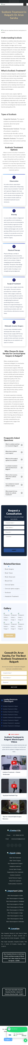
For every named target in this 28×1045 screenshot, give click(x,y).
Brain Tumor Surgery (15, 860)
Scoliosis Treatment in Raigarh (11, 720)
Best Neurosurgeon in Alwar (15, 916)
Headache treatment (15, 866)
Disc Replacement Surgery (15, 863)
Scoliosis (8, 592)
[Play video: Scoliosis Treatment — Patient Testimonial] (14, 762)
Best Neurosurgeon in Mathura (15, 910)
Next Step (14, 687)
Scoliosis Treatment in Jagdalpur (11, 723)
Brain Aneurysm (10, 577)
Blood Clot (8, 581)
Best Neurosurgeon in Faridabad (15, 901)
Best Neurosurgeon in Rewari (15, 907)
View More (9, 635)
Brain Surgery (9, 569)
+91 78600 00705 (18, 835)
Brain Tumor (9, 573)
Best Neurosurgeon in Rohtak (15, 904)
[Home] (3, 4)
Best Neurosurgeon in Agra (15, 913)
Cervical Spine (9, 585)
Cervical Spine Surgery (15, 869)
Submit (14, 550)
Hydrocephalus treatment (15, 884)
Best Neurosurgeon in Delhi (15, 895)
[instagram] (8, 845)
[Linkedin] (18, 1)
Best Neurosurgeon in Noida (15, 919)
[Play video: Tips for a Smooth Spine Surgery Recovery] (14, 807)
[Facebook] (13, 1)
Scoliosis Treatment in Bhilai (10, 709)
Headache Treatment (12, 596)
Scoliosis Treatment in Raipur (10, 706)
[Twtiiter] (10, 1)
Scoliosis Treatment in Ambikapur (11, 726)
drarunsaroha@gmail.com (18, 839)
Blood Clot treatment (15, 881)
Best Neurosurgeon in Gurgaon (15, 898)
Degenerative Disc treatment (15, 872)
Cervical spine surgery (12, 589)
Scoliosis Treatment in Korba (10, 714)
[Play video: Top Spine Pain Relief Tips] (14, 786)
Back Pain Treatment (15, 858)
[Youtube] (15, 1)
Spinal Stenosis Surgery (15, 878)
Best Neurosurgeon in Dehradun (15, 921)
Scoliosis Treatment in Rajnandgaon (12, 717)
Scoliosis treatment (15, 875)
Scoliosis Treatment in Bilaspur (11, 711)
